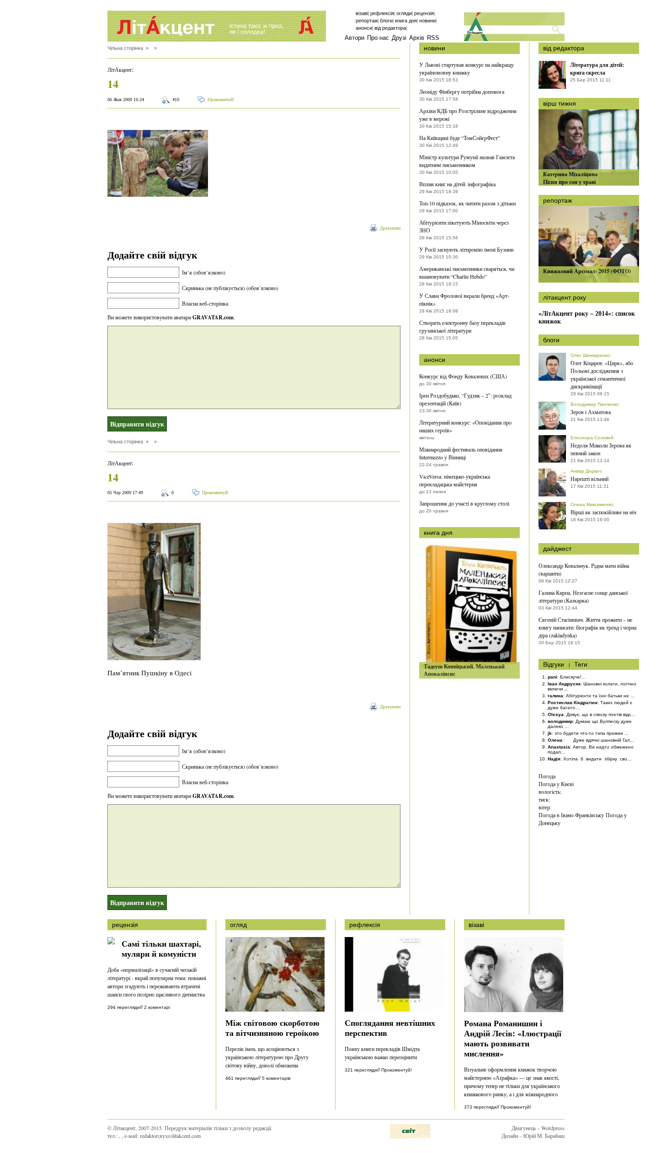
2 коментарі (157, 1007)
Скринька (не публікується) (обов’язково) (230, 287)
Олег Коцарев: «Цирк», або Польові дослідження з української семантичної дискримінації (602, 374)
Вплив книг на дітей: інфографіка (457, 184)
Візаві (362, 13)
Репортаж (367, 20)
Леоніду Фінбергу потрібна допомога (461, 91)
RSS (433, 37)
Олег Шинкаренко (590, 355)
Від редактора (390, 28)
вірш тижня (559, 103)
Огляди (404, 13)
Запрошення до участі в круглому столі (464, 503)
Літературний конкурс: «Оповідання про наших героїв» (465, 426)
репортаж (557, 200)
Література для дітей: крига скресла (597, 68)
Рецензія (424, 13)
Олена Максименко (592, 504)
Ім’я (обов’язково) (203, 272)
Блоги (386, 20)
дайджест (557, 548)
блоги (551, 340)
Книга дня (406, 20)
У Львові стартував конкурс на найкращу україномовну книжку (466, 68)
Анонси (364, 28)
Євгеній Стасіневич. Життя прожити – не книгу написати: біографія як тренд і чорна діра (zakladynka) (587, 627)
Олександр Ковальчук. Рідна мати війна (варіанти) (584, 569)
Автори (354, 37)
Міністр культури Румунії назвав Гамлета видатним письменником (467, 160)
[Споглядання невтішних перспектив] (394, 1009)
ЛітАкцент (119, 69)
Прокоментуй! (221, 99)
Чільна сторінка (125, 48)
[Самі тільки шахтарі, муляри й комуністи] (111, 942)
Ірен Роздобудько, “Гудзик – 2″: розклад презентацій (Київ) (465, 399)
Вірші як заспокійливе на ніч (603, 512)
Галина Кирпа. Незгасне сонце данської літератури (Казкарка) (583, 596)
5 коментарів (276, 1078)
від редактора (563, 48)
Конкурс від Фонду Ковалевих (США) (463, 376)
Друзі (399, 37)
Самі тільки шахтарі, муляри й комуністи (161, 948)
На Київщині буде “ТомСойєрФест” (459, 137)
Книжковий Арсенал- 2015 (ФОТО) (587, 271)
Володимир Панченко (595, 404)
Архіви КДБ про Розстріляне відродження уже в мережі (468, 114)
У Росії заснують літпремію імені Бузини (466, 249)
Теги (580, 664)
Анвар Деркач (586, 471)
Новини (427, 20)
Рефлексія (382, 13)
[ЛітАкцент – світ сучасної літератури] (216, 26)
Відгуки (553, 664)
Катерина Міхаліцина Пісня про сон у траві (570, 178)
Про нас (378, 37)
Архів (416, 37)
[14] (157, 194)
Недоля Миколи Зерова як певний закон (601, 449)
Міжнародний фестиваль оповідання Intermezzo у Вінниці (460, 453)
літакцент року (564, 297)
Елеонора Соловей (592, 437)
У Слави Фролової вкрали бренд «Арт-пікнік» (464, 299)
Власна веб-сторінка (205, 303)
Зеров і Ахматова (591, 411)
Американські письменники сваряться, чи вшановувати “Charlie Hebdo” (466, 272)
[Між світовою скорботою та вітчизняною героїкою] (275, 1009)
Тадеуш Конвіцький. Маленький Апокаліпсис (464, 670)
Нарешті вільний (589, 478)
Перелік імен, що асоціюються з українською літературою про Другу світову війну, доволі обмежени (267, 1057)
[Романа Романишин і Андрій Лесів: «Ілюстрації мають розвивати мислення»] (513, 1009)
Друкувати (390, 228)
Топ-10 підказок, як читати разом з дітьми (467, 203)
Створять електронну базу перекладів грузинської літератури (462, 326)
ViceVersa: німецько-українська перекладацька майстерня (454, 480)
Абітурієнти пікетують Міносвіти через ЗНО (464, 226)
